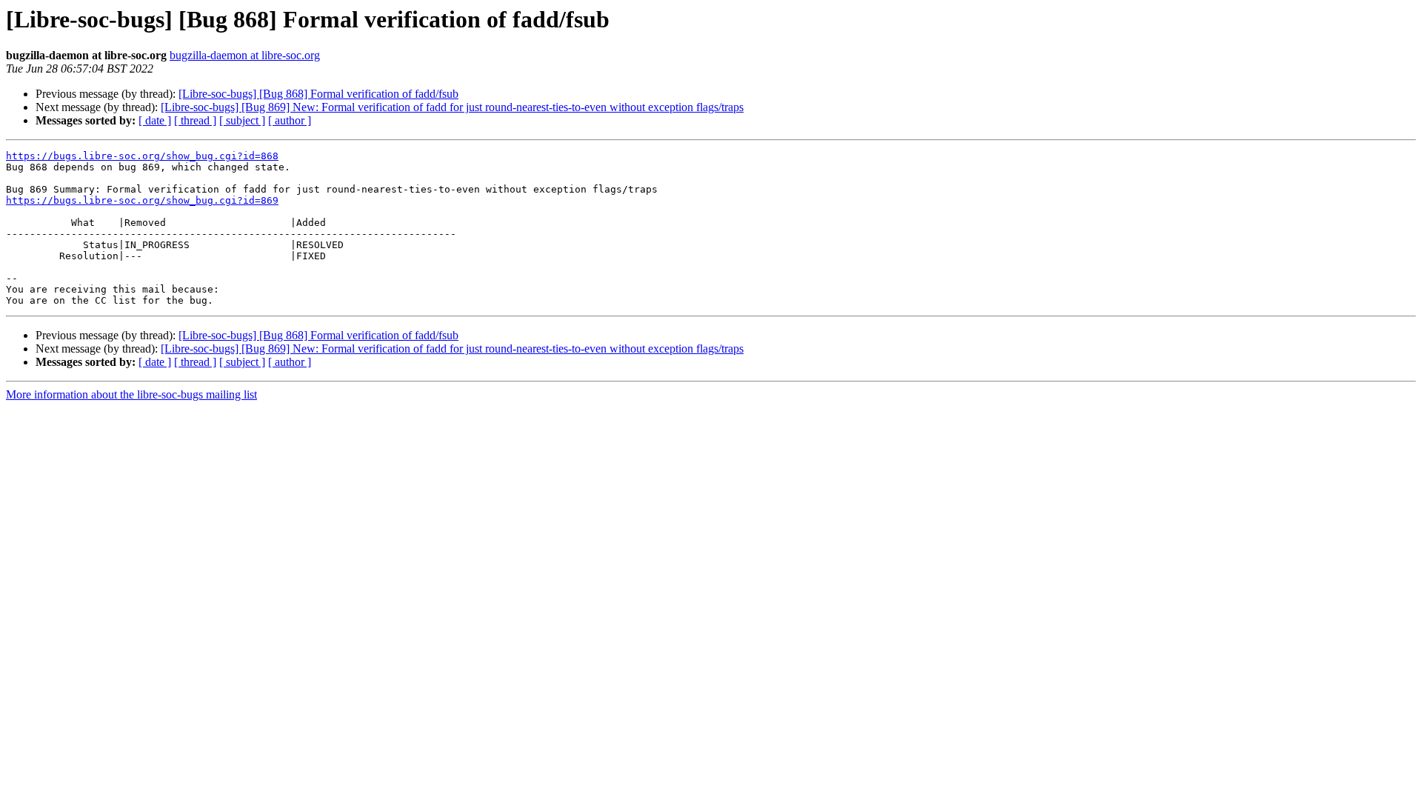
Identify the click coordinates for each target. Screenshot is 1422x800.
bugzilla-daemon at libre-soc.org (245, 55)
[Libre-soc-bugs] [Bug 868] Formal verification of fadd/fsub (318, 93)
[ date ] (154, 120)
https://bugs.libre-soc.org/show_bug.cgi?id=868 (142, 155)
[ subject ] (242, 120)
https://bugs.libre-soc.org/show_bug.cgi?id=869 (142, 200)
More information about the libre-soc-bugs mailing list (131, 394)
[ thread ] (195, 120)
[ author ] (289, 120)
